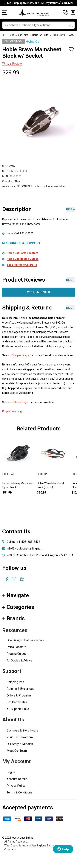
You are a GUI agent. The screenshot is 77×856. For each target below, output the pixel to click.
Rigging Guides (17, 653)
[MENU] (4, 12)
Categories (20, 607)
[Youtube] (22, 579)
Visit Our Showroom (20, 737)
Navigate (18, 595)
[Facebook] (6, 579)
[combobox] (38, 25)
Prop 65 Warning (12, 411)
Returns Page (20, 402)
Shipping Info (15, 682)
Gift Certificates (17, 702)
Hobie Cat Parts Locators (22, 252)
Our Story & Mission (20, 744)
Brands (16, 618)
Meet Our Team (17, 750)
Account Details (17, 779)
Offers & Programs (19, 695)
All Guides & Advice (19, 660)
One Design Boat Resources (25, 640)
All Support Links (18, 709)
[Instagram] (14, 579)
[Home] (4, 35)
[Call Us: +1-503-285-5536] (65, 12)
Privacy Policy (16, 785)
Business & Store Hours (22, 730)
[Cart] (73, 12)
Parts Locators (16, 647)
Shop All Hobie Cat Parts (22, 264)
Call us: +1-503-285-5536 (23, 542)
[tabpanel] (53, 472)
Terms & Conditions (19, 792)
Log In (11, 772)
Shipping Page (20, 355)
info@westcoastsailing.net (24, 548)
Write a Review (12, 63)
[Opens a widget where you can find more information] (63, 849)
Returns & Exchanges (20, 688)
